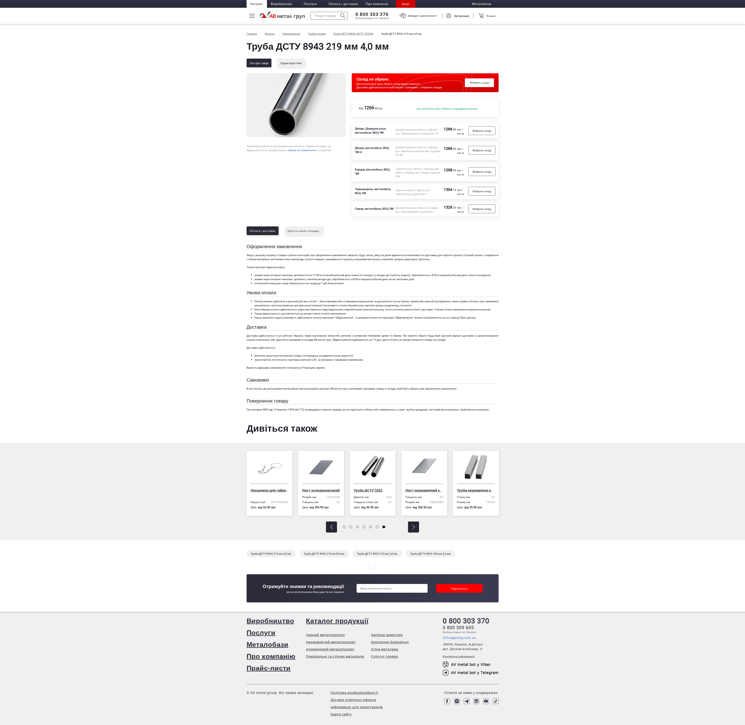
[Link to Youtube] (486, 701)
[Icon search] (342, 16)
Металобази (267, 644)
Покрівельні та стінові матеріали (335, 656)
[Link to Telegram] (467, 701)
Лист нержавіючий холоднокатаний (396, 490)
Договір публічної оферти (353, 699)
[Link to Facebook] (447, 701)
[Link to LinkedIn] (476, 701)
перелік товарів (331, 409)
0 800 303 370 (372, 14)
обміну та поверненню (302, 150)
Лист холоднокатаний (292, 490)
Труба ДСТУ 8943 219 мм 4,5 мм (271, 553)
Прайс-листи (269, 667)
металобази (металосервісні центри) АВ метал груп (315, 388)
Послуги (310, 4)
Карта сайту (341, 714)
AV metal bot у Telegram (475, 672)
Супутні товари (384, 656)
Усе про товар (259, 63)
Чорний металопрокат (325, 634)
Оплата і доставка (343, 4)
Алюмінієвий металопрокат (330, 649)
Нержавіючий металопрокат (331, 642)
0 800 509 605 (458, 627)
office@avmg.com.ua (459, 638)
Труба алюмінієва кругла (499, 490)
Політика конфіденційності (354, 692)
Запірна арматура (387, 634)
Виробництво (281, 4)
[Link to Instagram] (457, 701)
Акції (406, 4)
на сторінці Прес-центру (461, 317)
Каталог (256, 4)
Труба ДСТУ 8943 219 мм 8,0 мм (324, 553)
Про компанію (271, 656)
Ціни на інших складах (303, 231)
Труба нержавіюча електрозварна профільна (448, 490)
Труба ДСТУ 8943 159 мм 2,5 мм (430, 553)
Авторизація (461, 16)
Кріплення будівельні (390, 642)
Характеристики (291, 63)
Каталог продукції (337, 620)
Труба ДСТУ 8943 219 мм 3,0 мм (377, 553)
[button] (331, 527)
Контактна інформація (459, 656)
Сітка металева (384, 649)
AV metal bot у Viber (471, 664)
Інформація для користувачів (357, 707)
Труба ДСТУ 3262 (339, 490)
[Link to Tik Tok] (496, 701)
